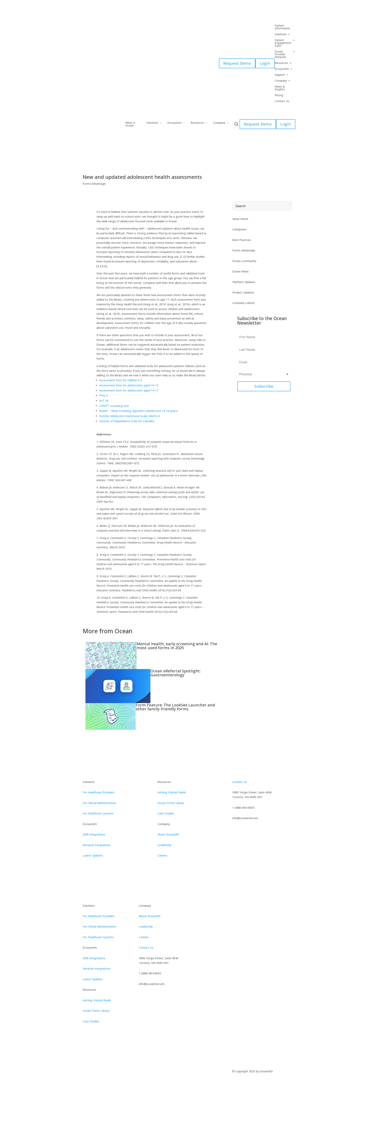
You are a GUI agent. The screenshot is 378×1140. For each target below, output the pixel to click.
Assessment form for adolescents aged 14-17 (128, 390)
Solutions (152, 123)
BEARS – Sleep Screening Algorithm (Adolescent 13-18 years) (138, 411)
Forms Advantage (94, 184)
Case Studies (166, 813)
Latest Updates (93, 855)
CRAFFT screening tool (114, 406)
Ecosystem (174, 123)
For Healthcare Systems (98, 813)
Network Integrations (97, 845)
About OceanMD (168, 834)
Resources (197, 123)
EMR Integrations (94, 834)
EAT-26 (103, 400)
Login (265, 63)
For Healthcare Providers (99, 792)
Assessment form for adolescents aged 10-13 (128, 385)
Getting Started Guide (172, 792)
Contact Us (282, 101)
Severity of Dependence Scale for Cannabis (126, 421)
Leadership (164, 845)
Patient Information (282, 27)
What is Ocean (130, 124)
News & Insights (280, 88)
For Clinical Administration (99, 803)
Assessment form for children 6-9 (120, 380)
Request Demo (237, 63)
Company (219, 123)
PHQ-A (103, 395)
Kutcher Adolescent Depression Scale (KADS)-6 (129, 416)
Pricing (279, 95)
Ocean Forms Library (171, 803)
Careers (162, 855)
